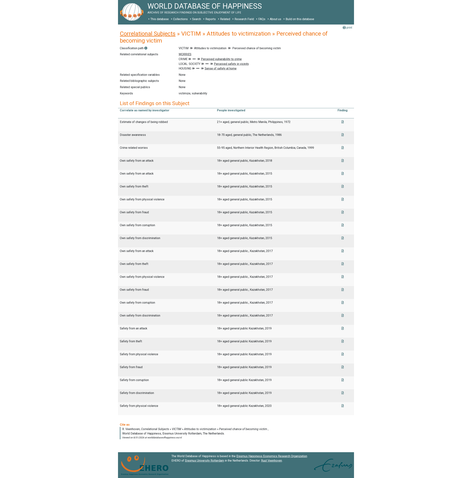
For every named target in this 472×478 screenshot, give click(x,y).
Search (196, 19)
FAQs (261, 19)
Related (225, 19)
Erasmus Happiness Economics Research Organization (271, 456)
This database (159, 19)
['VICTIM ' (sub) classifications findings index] (145, 48)
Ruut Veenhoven (271, 460)
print (349, 27)
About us (275, 19)
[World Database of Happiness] (133, 12)
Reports (210, 19)
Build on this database (300, 19)
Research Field (244, 19)
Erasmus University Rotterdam (204, 460)
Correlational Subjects (148, 33)
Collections (180, 19)
